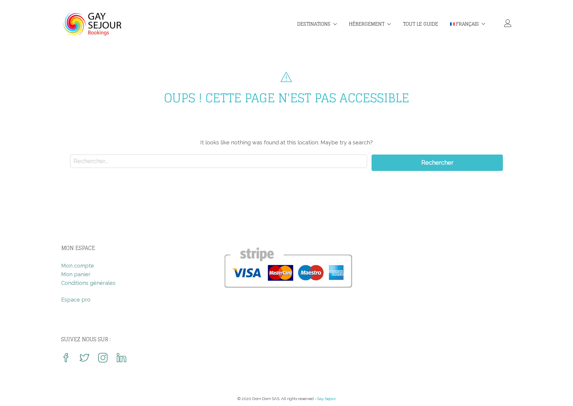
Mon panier (75, 274)
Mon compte (77, 266)
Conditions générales (88, 283)
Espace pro (75, 300)
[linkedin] (121, 358)
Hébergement (366, 23)
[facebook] (66, 358)
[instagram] (103, 358)
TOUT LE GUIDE (420, 23)
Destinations (313, 23)
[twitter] (84, 358)
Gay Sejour (326, 398)
